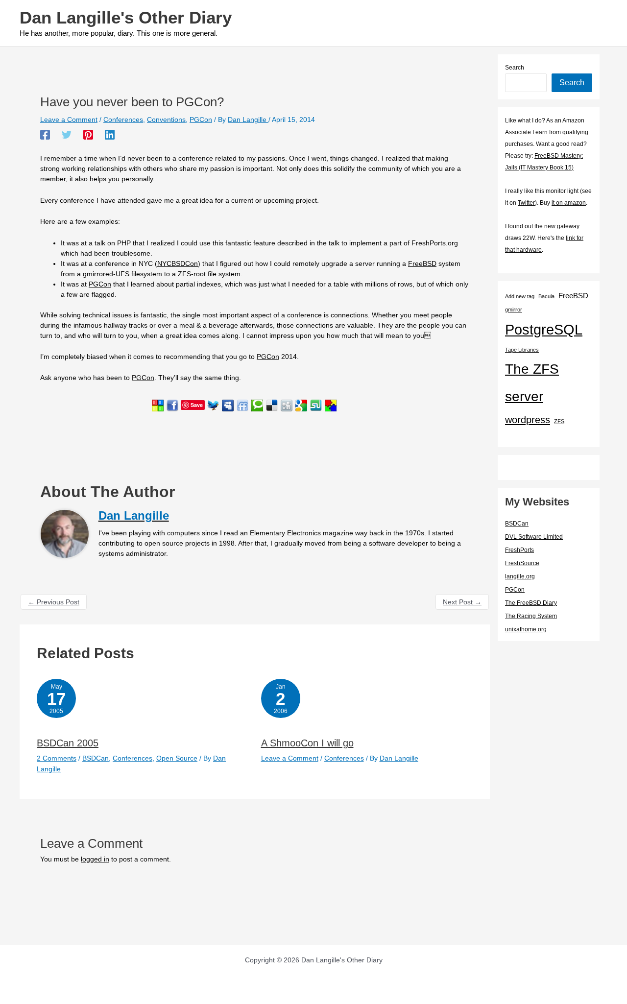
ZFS (559, 421)
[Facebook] (45, 135)
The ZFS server (532, 382)
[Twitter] (67, 135)
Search (514, 67)
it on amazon (569, 202)
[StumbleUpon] (316, 404)
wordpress (527, 419)
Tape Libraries (522, 350)
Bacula (546, 296)
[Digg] (286, 404)
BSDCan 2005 (67, 743)
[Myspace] (227, 404)
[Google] (301, 404)
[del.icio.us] (271, 404)
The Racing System (531, 616)
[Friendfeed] (242, 404)
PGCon (201, 119)
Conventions (166, 119)
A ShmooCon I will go (307, 743)
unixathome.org (526, 629)
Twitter (526, 202)
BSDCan (95, 758)
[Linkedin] (110, 135)
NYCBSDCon (177, 263)
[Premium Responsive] (330, 404)
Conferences (123, 119)
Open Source (176, 758)
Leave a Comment (68, 119)
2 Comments (56, 758)
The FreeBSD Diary (531, 602)
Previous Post (53, 602)
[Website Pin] (157, 404)
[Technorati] (257, 404)
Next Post (462, 602)
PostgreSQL (543, 329)
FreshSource (522, 563)
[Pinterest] (88, 135)
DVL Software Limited (534, 536)
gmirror (513, 309)
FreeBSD (422, 263)
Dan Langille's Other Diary (126, 17)
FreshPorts (519, 550)
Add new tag (519, 296)
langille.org (520, 576)
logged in (95, 859)
